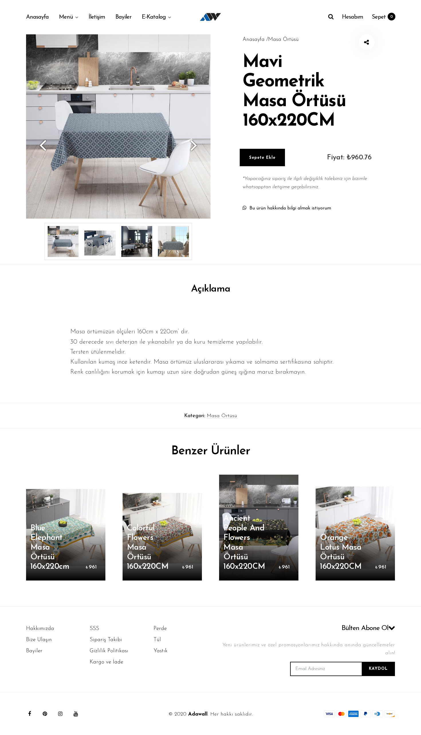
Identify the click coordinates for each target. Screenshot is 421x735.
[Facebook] (29, 713)
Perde (160, 628)
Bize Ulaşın (39, 640)
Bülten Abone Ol (365, 628)
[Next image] (196, 145)
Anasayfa (37, 17)
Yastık (161, 651)
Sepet (382, 17)
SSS (94, 628)
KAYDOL (378, 669)
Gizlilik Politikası (109, 651)
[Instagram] (60, 713)
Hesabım (352, 17)
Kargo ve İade (106, 662)
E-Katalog (154, 17)
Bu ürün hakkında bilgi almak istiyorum (290, 208)
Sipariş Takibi (106, 640)
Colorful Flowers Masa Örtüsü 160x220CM (148, 547)
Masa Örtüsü (222, 416)
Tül (157, 640)
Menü (66, 17)
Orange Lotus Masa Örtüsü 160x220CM (341, 552)
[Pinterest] (45, 713)
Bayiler (123, 17)
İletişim (96, 17)
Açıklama (210, 289)
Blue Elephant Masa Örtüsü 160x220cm (49, 547)
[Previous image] (40, 145)
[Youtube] (75, 713)
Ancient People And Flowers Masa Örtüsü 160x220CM (244, 543)
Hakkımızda (40, 628)
